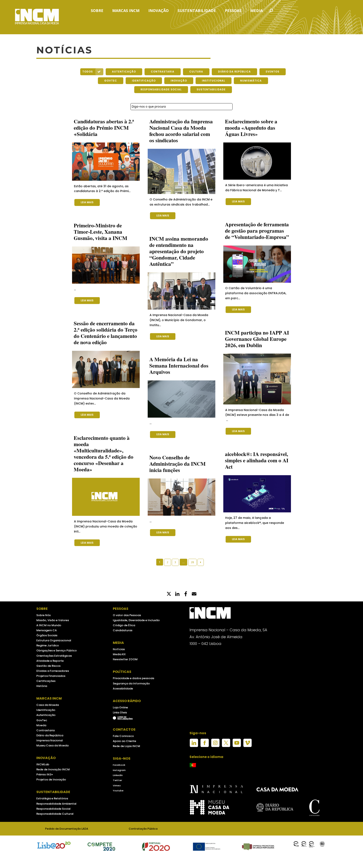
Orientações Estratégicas (54, 656)
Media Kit (119, 654)
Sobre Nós (43, 615)
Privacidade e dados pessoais (133, 678)
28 (192, 562)
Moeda (41, 725)
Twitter (117, 780)
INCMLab (42, 764)
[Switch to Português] (193, 765)
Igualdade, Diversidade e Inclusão (136, 620)
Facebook (119, 765)
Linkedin (118, 775)
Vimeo (117, 785)
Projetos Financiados (50, 676)
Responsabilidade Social (53, 809)
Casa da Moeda (47, 705)
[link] (186, 594)
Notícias (119, 649)
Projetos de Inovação (51, 780)
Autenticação (45, 715)
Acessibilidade (123, 689)
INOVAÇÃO (158, 11)
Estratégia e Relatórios (52, 798)
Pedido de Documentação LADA (66, 828)
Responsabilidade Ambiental (56, 804)
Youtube (118, 790)
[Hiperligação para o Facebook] (204, 742)
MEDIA (256, 11)
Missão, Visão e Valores (52, 620)
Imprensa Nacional (49, 740)
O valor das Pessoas (127, 615)
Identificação (45, 710)
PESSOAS (233, 11)
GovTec (41, 720)
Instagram (119, 770)
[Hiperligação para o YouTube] (237, 742)
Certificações (45, 681)
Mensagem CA (46, 630)
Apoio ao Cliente (124, 741)
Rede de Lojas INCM (126, 746)
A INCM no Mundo (48, 625)
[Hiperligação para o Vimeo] (247, 742)
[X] (169, 594)
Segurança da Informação (131, 683)
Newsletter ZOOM (125, 659)
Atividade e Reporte (50, 661)
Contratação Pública (143, 828)
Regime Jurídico (47, 645)
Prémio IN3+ (44, 774)
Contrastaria (45, 730)
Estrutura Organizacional (53, 640)
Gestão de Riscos (48, 666)
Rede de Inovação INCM (53, 769)
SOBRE (97, 11)
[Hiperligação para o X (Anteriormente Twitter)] (226, 742)
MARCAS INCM (125, 11)
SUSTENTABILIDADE (197, 11)
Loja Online (120, 707)
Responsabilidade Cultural (55, 814)
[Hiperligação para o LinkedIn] (194, 742)
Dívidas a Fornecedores (52, 671)
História (41, 686)
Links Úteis (120, 712)
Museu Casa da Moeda (52, 745)
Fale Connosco (123, 736)
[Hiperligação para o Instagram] (215, 742)
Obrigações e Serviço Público (56, 650)
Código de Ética (124, 625)
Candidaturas (122, 630)
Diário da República (49, 735)
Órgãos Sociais (46, 635)
